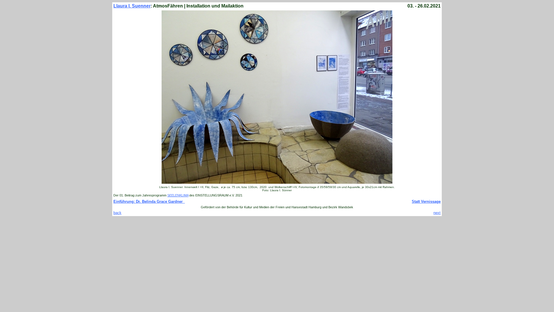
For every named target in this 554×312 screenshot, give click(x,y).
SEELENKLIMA (177, 195)
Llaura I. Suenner (132, 5)
